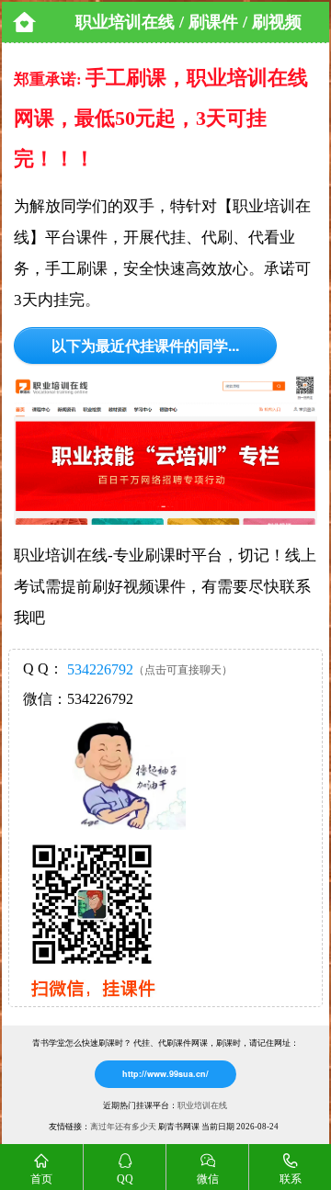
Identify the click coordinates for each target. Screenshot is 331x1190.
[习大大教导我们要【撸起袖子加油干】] (128, 774)
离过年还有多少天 (123, 1126)
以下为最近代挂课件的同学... (145, 345)
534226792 (100, 669)
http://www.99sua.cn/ (165, 1074)
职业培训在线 (202, 1105)
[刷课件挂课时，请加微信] (85, 1001)
